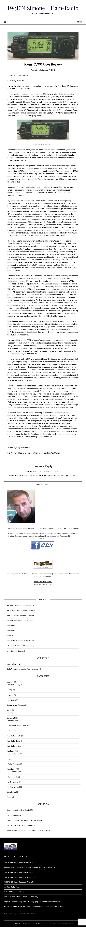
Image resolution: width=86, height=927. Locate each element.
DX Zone (10, 620)
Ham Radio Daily (13, 641)
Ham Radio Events (14, 736)
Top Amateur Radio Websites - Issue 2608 (19, 877)
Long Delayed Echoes (15, 651)
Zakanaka (19, 815)
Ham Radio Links (45, 584)
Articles (9, 682)
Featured (10, 731)
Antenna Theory (14, 685)
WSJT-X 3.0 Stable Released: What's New (20, 882)
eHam (9, 636)
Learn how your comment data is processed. (57, 475)
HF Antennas (13, 772)
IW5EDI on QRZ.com (15, 646)
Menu (79, 22)
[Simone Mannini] (43, 550)
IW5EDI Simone (43, 539)
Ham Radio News (13, 741)
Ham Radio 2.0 (13, 754)
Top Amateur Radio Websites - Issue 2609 (19, 872)
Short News (11, 792)
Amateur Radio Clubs (12, 887)
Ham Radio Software (15, 746)
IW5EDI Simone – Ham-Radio (43, 8)
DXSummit (11, 626)
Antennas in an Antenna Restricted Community (21, 897)
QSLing (10, 713)
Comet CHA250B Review (33, 820)
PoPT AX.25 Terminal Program (15, 892)
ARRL (78, 528)
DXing (10, 690)
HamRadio (11, 751)
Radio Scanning (14, 764)
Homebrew (11, 769)
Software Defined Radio (17, 726)
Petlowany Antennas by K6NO (39, 830)
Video (9, 797)
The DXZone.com (17, 856)
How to (10, 695)
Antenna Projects (13, 664)
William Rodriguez (13, 820)
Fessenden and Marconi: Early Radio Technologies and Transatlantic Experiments (34, 906)
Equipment (11, 718)
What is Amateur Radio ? (43, 582)
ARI (8, 605)
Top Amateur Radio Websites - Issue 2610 (19, 862)
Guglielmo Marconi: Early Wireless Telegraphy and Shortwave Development (32, 902)
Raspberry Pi (13, 777)
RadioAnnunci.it (12, 669)
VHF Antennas (13, 787)
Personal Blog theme (65, 924)
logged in (40, 471)
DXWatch (10, 631)
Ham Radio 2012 (27, 810)
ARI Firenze (68, 528)
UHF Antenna (13, 782)
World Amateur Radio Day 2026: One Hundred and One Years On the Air (30, 867)
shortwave (12, 700)
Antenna (11, 721)
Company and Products (16, 705)
